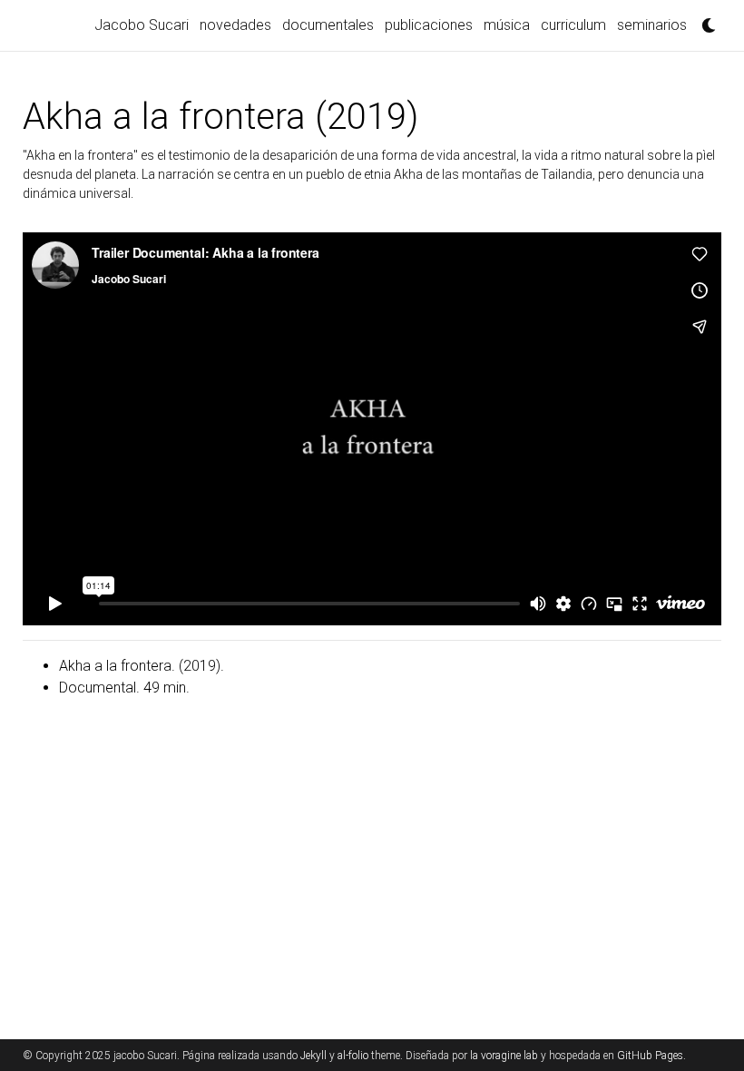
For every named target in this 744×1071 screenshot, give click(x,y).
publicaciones (429, 25)
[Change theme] (704, 20)
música (507, 25)
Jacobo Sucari (141, 25)
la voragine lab (504, 1055)
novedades (235, 25)
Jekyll (313, 1055)
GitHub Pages (650, 1055)
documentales (328, 25)
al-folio (353, 1055)
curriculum (573, 25)
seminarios (652, 25)
